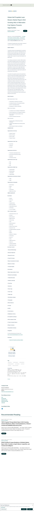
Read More (3, 433)
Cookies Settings (3, 509)
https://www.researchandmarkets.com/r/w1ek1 (15, 334)
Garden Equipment (15, 362)
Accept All (23, 509)
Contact (9, 379)
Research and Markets (11, 31)
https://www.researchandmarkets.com (7, 391)
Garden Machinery (21, 362)
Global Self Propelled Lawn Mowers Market (11, 353)
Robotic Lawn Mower (15, 365)
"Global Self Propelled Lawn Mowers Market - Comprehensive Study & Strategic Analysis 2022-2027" (16, 38)
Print (2, 397)
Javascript (3, 402)
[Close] (33, 505)
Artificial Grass (10, 362)
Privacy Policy (3, 507)
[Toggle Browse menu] (30, 5)
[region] (17, 507)
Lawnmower (9, 365)
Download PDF (3, 398)
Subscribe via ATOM (4, 401)
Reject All (30, 509)
